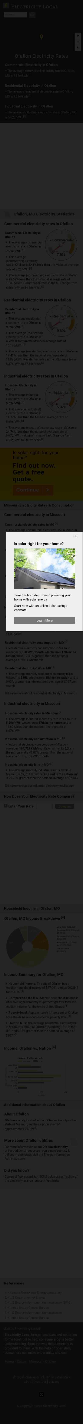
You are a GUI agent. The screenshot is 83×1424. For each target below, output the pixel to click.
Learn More (45, 620)
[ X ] (75, 536)
